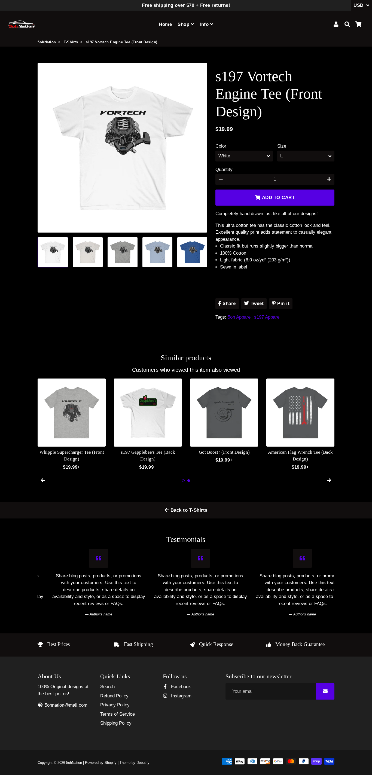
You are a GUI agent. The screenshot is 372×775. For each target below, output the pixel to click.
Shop (184, 24)
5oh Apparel (240, 317)
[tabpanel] (72, 421)
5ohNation (47, 42)
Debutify (143, 763)
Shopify (111, 763)
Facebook (180, 686)
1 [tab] (183, 480)
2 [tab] (188, 480)
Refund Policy (114, 695)
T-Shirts (71, 42)
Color (220, 146)
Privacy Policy (115, 704)
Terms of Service (117, 714)
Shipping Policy (116, 723)
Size (281, 146)
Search (107, 686)
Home (165, 24)
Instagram (180, 695)
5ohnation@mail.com (65, 705)
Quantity (224, 169)
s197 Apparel (267, 317)
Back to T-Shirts (188, 510)
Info (205, 24)
